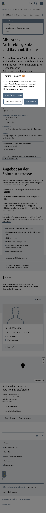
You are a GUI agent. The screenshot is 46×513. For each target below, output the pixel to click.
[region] (23, 90)
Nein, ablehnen (31, 102)
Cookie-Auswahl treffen (13, 102)
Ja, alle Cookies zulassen (13, 95)
